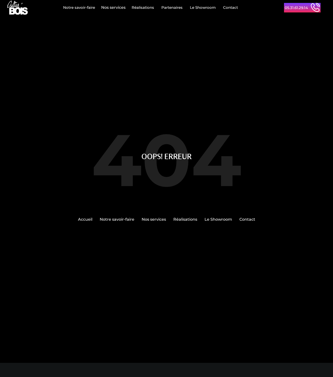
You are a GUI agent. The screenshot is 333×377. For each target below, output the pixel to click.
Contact (230, 7)
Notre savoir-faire (79, 7)
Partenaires (172, 7)
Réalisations (143, 7)
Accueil (85, 219)
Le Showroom (203, 7)
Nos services (113, 7)
